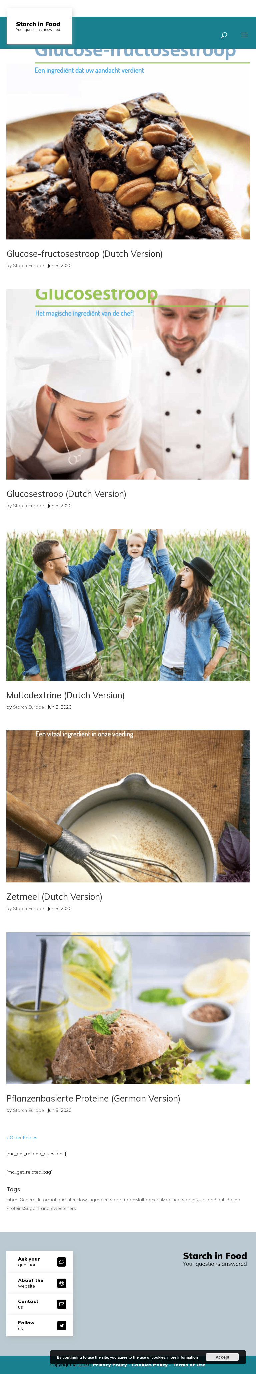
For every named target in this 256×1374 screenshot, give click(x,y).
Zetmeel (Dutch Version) (54, 896)
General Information (41, 1200)
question (29, 1262)
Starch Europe (28, 265)
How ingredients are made (106, 1200)
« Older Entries (21, 1138)
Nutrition (204, 1200)
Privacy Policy (110, 1365)
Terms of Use (189, 1365)
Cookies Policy (150, 1365)
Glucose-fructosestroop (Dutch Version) (84, 253)
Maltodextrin (148, 1200)
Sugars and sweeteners (50, 1208)
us (28, 1304)
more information (182, 1357)
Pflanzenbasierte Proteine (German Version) (93, 1098)
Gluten (70, 1200)
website (30, 1283)
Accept (222, 1357)
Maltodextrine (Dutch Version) (65, 695)
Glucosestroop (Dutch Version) (66, 493)
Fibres (13, 1200)
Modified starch (178, 1200)
